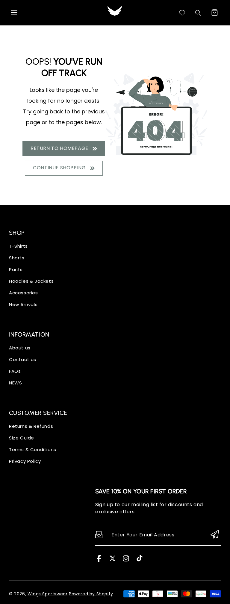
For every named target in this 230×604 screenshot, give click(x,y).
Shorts (17, 258)
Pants (16, 269)
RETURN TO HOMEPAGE (61, 148)
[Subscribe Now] (214, 535)
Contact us (22, 359)
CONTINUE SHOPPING (60, 167)
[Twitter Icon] (112, 560)
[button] (214, 12)
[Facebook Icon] (99, 560)
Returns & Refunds (31, 426)
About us (20, 348)
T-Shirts (18, 246)
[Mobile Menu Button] (14, 12)
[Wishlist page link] (182, 13)
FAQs (15, 371)
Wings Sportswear (48, 594)
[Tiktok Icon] (139, 560)
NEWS (15, 383)
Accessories (23, 293)
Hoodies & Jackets (31, 281)
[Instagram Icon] (126, 560)
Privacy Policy (25, 461)
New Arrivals (23, 304)
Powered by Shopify (91, 594)
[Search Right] (198, 13)
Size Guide (21, 438)
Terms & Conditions (32, 449)
